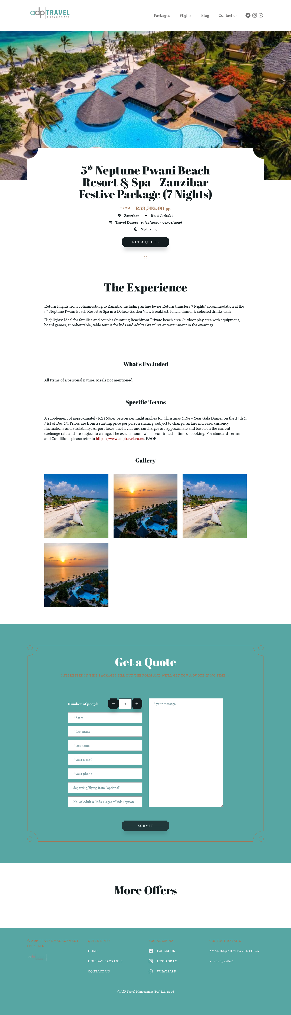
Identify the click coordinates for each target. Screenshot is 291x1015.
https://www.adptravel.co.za (120, 438)
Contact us (228, 15)
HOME (93, 951)
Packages (162, 15)
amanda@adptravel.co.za (234, 951)
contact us (99, 971)
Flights (186, 15)
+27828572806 (221, 961)
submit (145, 826)
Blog (205, 15)
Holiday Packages (105, 961)
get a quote (145, 242)
